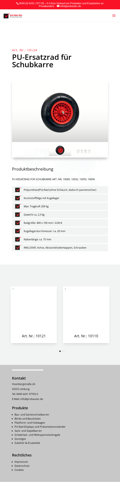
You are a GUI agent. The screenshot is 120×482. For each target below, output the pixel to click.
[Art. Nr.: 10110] (86, 308)
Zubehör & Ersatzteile (27, 443)
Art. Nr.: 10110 (86, 335)
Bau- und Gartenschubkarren (32, 414)
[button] (116, 315)
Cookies (19, 470)
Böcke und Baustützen (28, 418)
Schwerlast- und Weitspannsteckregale (37, 435)
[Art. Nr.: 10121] (33, 308)
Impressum (21, 461)
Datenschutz (22, 466)
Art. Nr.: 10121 (34, 335)
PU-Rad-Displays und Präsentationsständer (40, 426)
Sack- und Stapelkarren (28, 430)
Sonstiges (20, 439)
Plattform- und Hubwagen (30, 422)
